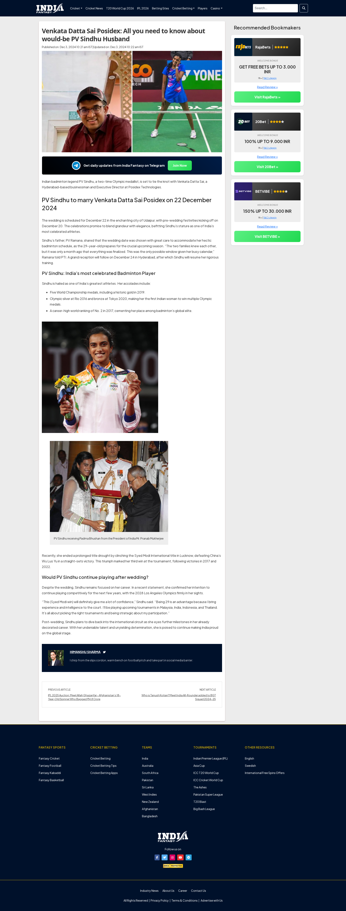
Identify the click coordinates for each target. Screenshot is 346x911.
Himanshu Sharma (85, 652)
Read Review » (267, 87)
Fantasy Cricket (49, 758)
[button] (157, 857)
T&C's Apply (270, 78)
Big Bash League (204, 809)
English (249, 758)
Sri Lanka (148, 787)
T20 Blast (199, 801)
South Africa (150, 773)
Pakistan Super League (208, 794)
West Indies (149, 794)
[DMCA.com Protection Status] (173, 865)
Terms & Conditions (184, 900)
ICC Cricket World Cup (208, 780)
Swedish (250, 765)
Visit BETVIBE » (267, 236)
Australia (147, 765)
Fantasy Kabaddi (50, 773)
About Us (168, 890)
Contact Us (198, 890)
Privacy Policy (160, 900)
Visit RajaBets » (267, 97)
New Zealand (150, 801)
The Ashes (200, 787)
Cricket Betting (100, 758)
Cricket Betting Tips (103, 765)
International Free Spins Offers (265, 773)
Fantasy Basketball (51, 780)
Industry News (149, 890)
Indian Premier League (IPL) (210, 758)
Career (182, 890)
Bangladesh (150, 816)
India (145, 758)
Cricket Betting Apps (104, 773)
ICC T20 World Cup (206, 773)
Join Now (180, 165)
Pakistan (147, 780)
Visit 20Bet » (267, 166)
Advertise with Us (211, 900)
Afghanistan (150, 809)
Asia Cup (199, 765)
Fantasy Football (50, 765)
